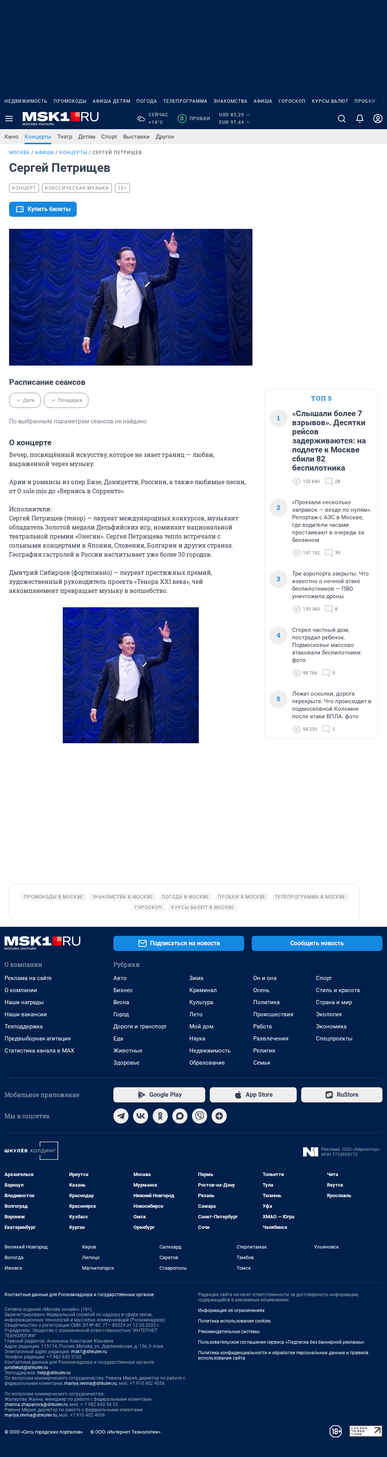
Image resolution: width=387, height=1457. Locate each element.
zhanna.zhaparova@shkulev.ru (36, 1404)
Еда (118, 1038)
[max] (179, 1116)
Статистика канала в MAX (39, 1050)
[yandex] (219, 1116)
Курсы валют (330, 101)
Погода (146, 101)
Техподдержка (24, 1026)
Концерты (38, 136)
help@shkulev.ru (54, 1372)
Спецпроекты (334, 1038)
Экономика (331, 1026)
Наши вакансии (26, 1014)
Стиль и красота (338, 990)
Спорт (109, 136)
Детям (86, 136)
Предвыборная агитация (38, 1038)
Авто (120, 978)
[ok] (160, 1116)
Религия (264, 1050)
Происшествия (273, 1014)
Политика (266, 1002)
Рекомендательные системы (229, 1331)
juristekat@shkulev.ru (26, 1367)
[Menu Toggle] (9, 118)
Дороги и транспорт (140, 1026)
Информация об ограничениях (231, 1310)
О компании (21, 990)
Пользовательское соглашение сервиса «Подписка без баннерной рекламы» (281, 1342)
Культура (201, 1002)
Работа (262, 1026)
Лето (196, 1014)
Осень (261, 990)
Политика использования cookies (234, 1321)
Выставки (136, 136)
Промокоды (70, 101)
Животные (127, 1050)
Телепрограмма (185, 101)
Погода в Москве (185, 897)
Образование (207, 1062)
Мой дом (201, 1026)
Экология (329, 1014)
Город (121, 1014)
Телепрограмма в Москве (310, 897)
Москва (19, 152)
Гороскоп (292, 101)
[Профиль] (378, 118)
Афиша (263, 101)
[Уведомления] (360, 118)
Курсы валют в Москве (202, 907)
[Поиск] (342, 118)
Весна (121, 1002)
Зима (196, 978)
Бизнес (123, 990)
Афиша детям (111, 101)
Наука (197, 1038)
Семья (261, 1062)
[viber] (199, 1116)
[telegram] (120, 1116)
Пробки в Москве (242, 897)
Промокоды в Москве (53, 897)
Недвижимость (26, 101)
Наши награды (24, 1002)
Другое (165, 136)
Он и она (265, 978)
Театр (64, 136)
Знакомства (231, 101)
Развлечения (270, 1038)
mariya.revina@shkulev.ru (90, 1383)
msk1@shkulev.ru (89, 1351)
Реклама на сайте (28, 978)
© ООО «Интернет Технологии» (125, 1432)
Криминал (203, 990)
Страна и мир (334, 1002)
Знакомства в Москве (122, 897)
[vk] (140, 1116)
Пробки (365, 101)
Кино (12, 136)
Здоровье (126, 1062)
